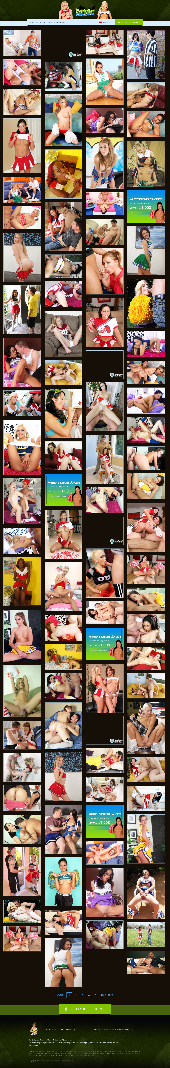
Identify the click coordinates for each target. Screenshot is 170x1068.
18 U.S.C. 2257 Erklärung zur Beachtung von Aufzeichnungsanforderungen (94, 1043)
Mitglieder (36, 1040)
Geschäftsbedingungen (36, 1043)
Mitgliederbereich (58, 22)
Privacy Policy (33, 1045)
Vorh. (59, 995)
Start (30, 1040)
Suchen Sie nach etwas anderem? (111, 1029)
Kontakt (66, 1043)
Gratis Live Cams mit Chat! (57, 1029)
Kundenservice (50, 1043)
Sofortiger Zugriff (131, 22)
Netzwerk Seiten (38, 22)
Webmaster (59, 1043)
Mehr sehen (68, 1040)
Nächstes (107, 995)
